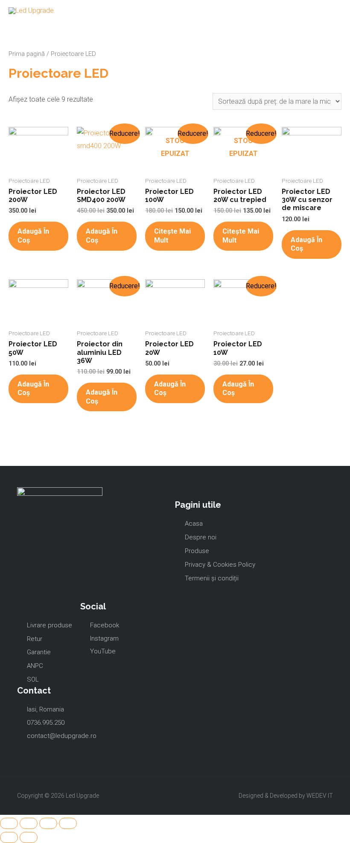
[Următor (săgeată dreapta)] (29, 837)
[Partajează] (29, 823)
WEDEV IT (319, 795)
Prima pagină (27, 54)
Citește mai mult (172, 235)
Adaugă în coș (33, 235)
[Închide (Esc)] (9, 823)
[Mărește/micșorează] (68, 823)
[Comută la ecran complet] (48, 823)
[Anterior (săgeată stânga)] (9, 837)
